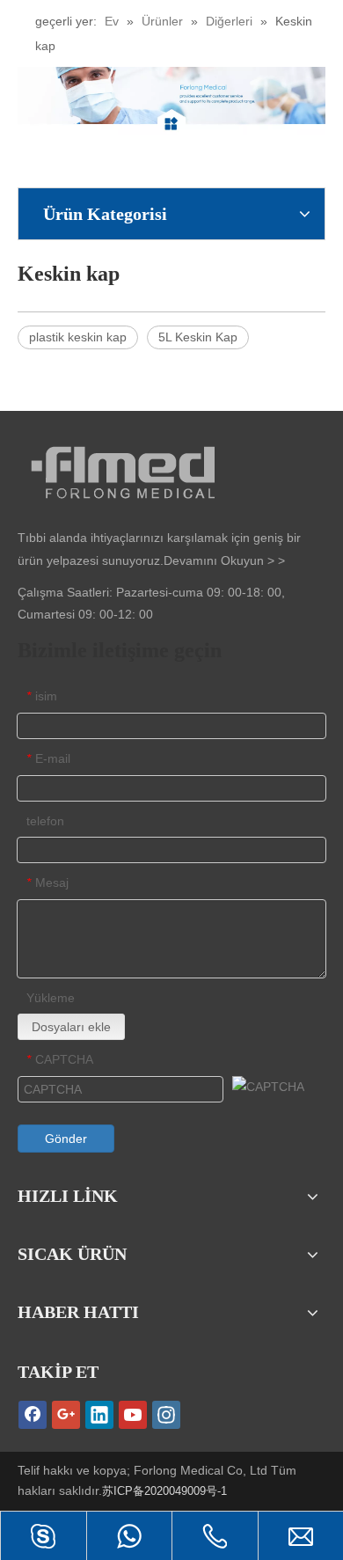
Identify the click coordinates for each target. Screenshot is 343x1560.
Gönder (66, 1139)
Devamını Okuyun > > (224, 560)
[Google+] (66, 1415)
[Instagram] (166, 1415)
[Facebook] (32, 1415)
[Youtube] (133, 1415)
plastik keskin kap (78, 337)
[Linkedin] (99, 1415)
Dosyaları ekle (71, 1027)
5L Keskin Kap (197, 337)
